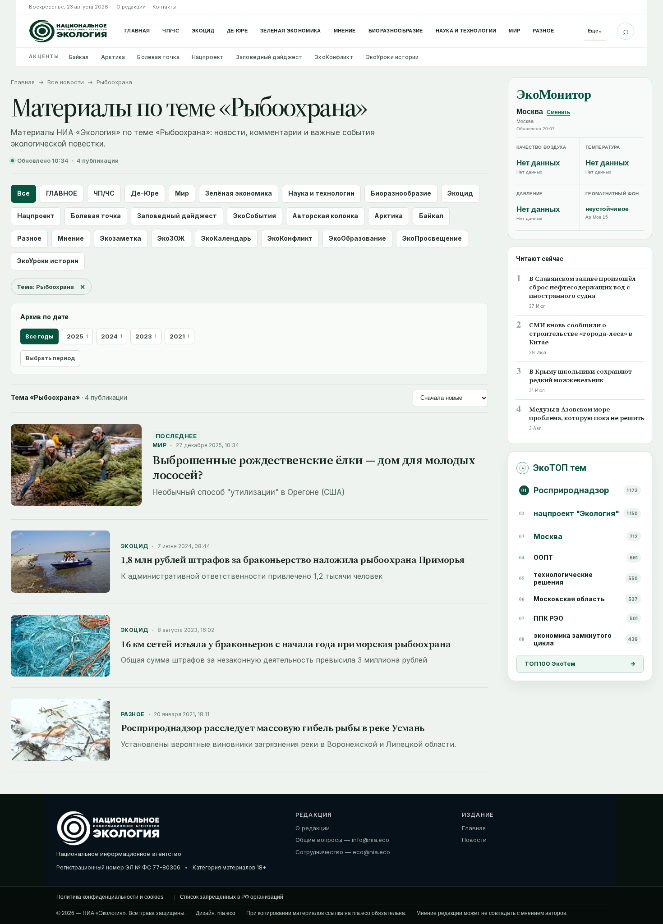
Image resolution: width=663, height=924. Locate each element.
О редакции (131, 7)
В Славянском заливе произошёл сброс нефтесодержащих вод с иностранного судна (582, 288)
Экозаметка (120, 238)
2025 (77, 336)
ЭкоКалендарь (226, 238)
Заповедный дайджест (269, 57)
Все (23, 193)
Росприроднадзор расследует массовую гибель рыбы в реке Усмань (272, 727)
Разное (543, 30)
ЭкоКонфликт (333, 57)
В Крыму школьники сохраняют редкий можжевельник (580, 375)
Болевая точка (158, 57)
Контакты (164, 7)
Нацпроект (208, 57)
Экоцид (203, 30)
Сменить (558, 112)
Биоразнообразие (395, 30)
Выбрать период (50, 358)
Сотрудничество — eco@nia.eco (342, 851)
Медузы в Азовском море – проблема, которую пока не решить (587, 413)
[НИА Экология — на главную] (68, 31)
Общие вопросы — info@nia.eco (342, 839)
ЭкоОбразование (357, 238)
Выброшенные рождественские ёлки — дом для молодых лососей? (313, 467)
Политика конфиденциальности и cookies (109, 897)
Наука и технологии (466, 30)
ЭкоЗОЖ (171, 238)
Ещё (595, 30)
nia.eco (226, 913)
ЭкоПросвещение (432, 238)
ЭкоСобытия (254, 216)
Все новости (65, 82)
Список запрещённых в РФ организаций (231, 897)
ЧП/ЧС (170, 30)
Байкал (79, 57)
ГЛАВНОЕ (61, 193)
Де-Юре (237, 30)
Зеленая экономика (290, 30)
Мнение (345, 30)
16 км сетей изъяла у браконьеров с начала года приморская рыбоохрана (286, 643)
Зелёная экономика (238, 193)
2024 (111, 336)
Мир (514, 30)
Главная (137, 30)
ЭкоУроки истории (392, 57)
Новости (474, 839)
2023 (146, 336)
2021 (179, 336)
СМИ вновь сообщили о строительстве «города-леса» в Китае (580, 334)
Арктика (113, 57)
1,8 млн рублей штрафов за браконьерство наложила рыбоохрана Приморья (292, 559)
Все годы (39, 336)
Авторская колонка (325, 216)
